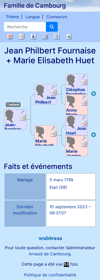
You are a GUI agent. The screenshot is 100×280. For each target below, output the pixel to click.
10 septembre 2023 (68, 206)
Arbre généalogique (10, 36)
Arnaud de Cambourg (50, 253)
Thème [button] (12, 16)
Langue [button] (33, 16)
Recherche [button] (69, 36)
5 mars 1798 (61, 179)
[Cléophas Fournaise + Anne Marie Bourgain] (93, 94)
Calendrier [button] (45, 36)
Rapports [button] (57, 36)
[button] (23, 112)
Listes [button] (33, 36)
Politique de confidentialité (50, 274)
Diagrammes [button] (21, 36)
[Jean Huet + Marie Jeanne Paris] (93, 135)
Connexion (56, 16)
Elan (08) (58, 187)
